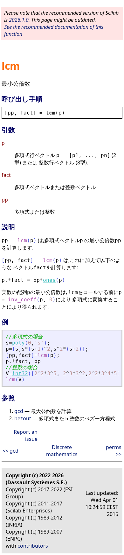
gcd (18, 411)
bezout (22, 418)
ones (49, 280)
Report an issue (26, 435)
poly (18, 343)
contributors (32, 545)
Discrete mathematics (62, 451)
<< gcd (10, 450)
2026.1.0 (19, 19)
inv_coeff (22, 300)
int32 (20, 373)
